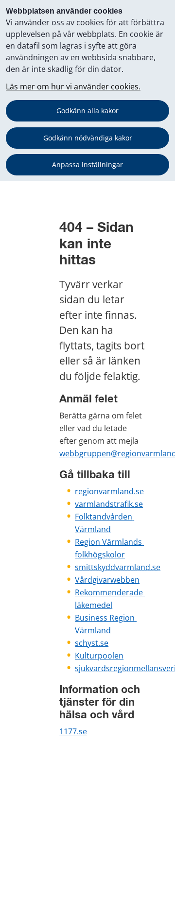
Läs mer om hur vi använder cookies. (73, 86)
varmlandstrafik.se (109, 504)
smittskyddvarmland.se (117, 567)
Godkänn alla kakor (87, 110)
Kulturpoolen (99, 655)
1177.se (73, 731)
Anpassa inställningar (87, 164)
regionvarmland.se (109, 491)
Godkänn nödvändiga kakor (87, 137)
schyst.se (91, 643)
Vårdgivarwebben (107, 579)
